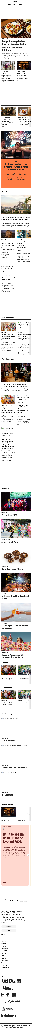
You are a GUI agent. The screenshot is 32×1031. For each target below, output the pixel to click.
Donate (9, 930)
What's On (4, 958)
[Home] (16, 1)
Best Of (3, 941)
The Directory (5, 948)
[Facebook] (2, 934)
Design (3, 946)
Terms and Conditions (8, 963)
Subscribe (9, 926)
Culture (3, 943)
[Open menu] (30, 4)
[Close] (29, 1025)
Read (16, 183)
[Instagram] (4, 934)
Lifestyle (4, 953)
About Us (4, 965)
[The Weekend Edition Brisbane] (16, 4)
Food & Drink (5, 951)
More (29, 317)
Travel (3, 955)
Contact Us (5, 968)
